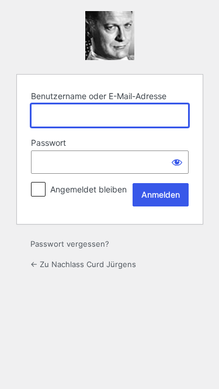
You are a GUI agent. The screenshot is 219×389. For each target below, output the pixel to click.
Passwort (48, 143)
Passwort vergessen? (69, 243)
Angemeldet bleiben (88, 189)
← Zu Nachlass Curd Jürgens (83, 264)
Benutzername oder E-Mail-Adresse (98, 96)
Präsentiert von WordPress (109, 35)
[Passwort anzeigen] (177, 162)
